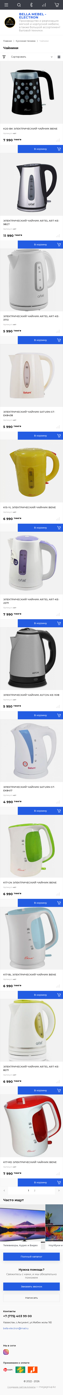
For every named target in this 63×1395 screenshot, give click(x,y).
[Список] (59, 57)
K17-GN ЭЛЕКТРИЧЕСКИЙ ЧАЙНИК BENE (30, 882)
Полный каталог (31, 1256)
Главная (7, 41)
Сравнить (58, 140)
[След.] (59, 1190)
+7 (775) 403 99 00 (17, 1316)
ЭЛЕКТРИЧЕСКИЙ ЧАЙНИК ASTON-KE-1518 (31, 694)
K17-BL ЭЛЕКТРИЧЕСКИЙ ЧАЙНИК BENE (29, 974)
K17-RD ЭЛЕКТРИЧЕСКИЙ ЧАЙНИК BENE (30, 1162)
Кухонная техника (25, 41)
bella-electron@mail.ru (15, 1328)
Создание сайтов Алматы (21, 1387)
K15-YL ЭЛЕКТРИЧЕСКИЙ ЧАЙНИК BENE (29, 507)
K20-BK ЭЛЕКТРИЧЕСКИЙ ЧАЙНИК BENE (30, 128)
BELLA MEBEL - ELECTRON (32, 15)
